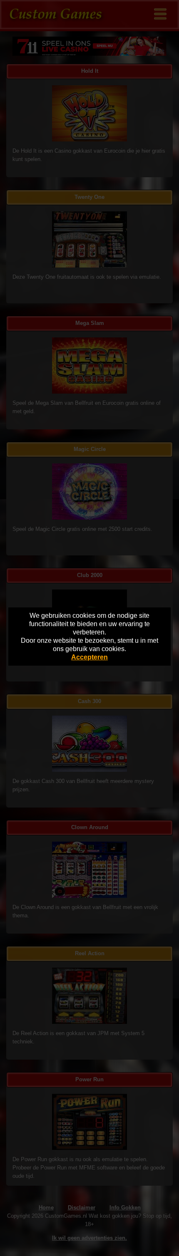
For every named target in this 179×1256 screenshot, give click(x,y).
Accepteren (89, 657)
